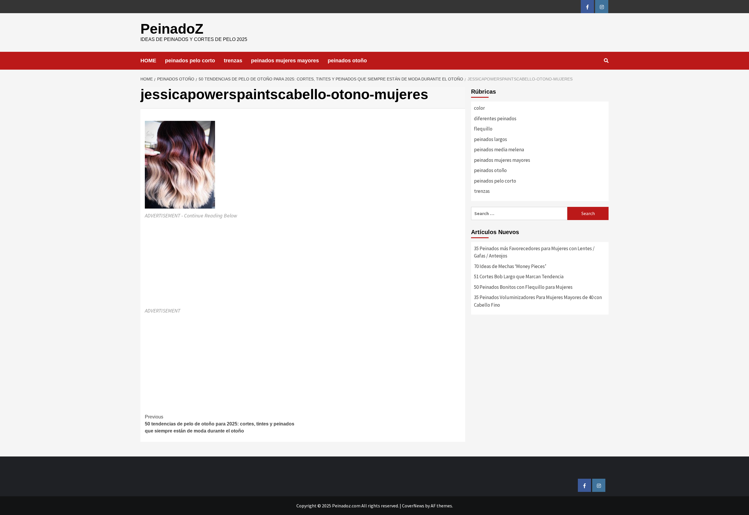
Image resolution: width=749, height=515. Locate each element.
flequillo (483, 129)
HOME (148, 60)
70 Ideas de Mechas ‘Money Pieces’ (510, 266)
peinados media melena (499, 149)
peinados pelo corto (190, 60)
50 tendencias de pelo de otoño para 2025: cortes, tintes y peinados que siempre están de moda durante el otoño (219, 423)
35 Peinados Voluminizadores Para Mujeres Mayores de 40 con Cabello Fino (538, 301)
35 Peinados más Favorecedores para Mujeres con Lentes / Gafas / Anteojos (534, 252)
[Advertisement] (303, 263)
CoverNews (413, 506)
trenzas (233, 60)
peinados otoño (347, 60)
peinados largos (490, 139)
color (479, 108)
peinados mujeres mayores (285, 60)
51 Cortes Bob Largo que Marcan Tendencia (519, 276)
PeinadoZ (171, 29)
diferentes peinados (495, 118)
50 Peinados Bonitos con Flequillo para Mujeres (523, 287)
